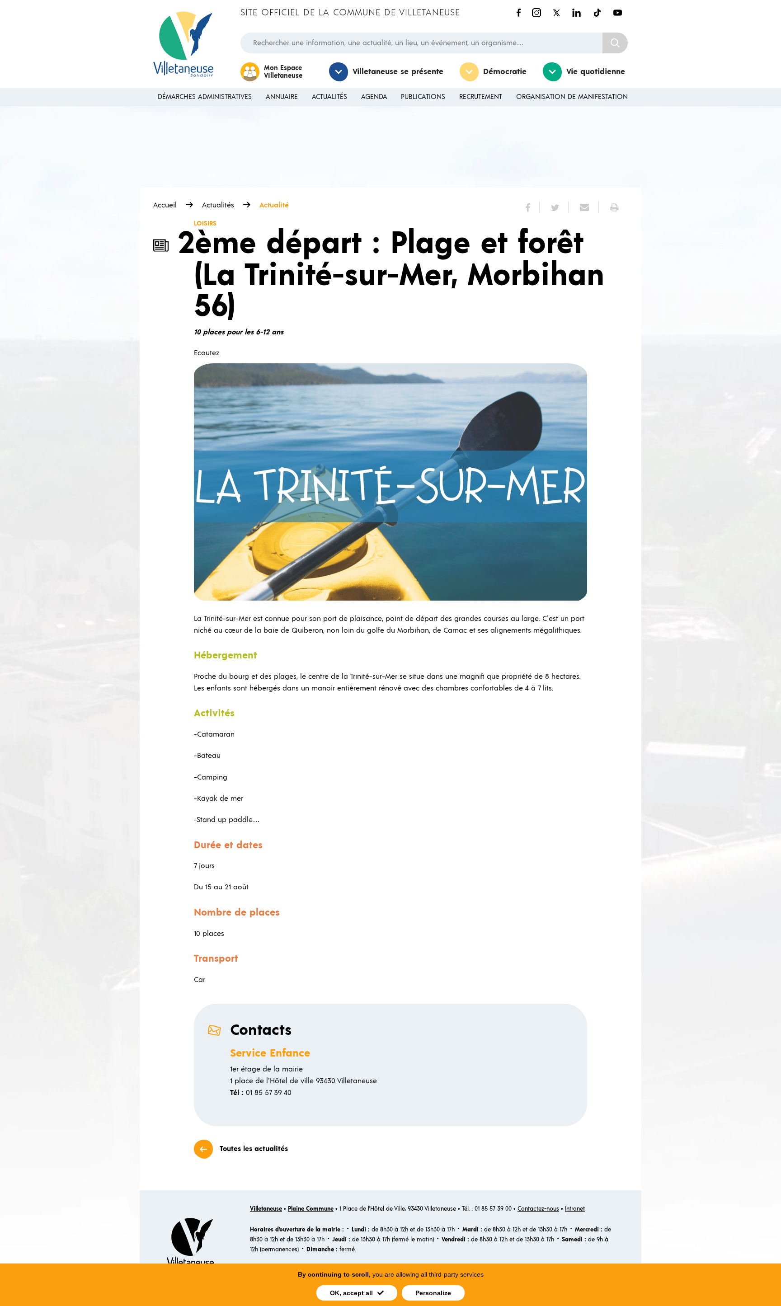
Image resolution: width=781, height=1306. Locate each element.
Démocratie (505, 72)
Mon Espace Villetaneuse (283, 72)
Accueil (165, 205)
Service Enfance (270, 1053)
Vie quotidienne (595, 72)
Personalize (433, 1293)
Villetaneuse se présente (398, 72)
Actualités (329, 97)
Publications (423, 97)
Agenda (374, 97)
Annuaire (282, 97)
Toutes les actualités (254, 1148)
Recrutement (480, 97)
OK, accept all (351, 1293)
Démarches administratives (205, 97)
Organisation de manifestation (572, 97)
